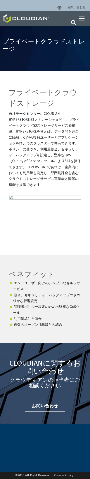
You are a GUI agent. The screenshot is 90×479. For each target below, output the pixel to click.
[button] (81, 18)
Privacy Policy (63, 475)
